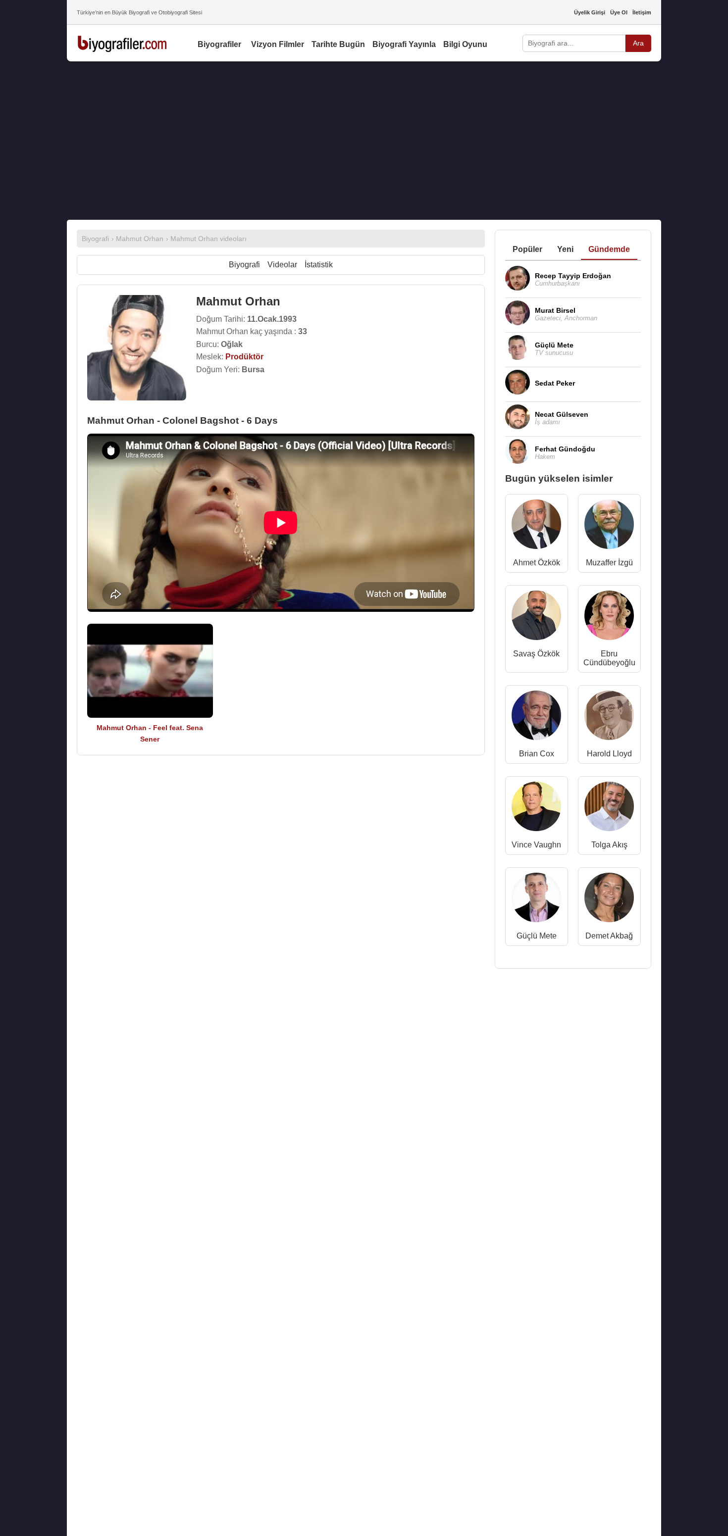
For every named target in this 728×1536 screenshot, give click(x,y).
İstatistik (319, 264)
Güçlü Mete (537, 936)
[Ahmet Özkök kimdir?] (536, 526)
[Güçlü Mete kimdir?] (536, 900)
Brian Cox (536, 753)
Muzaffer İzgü (609, 562)
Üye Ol (618, 12)
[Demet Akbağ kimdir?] (609, 900)
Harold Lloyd (609, 753)
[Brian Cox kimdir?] (536, 717)
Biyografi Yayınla (404, 44)
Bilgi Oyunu (465, 44)
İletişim (641, 12)
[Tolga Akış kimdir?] (609, 809)
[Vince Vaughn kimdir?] (536, 809)
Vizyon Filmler (277, 44)
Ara (638, 43)
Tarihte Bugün (338, 44)
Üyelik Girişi (589, 12)
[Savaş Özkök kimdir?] (536, 617)
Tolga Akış (609, 845)
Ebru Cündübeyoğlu (609, 658)
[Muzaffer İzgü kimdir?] (609, 526)
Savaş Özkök (536, 653)
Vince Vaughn (536, 845)
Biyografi (244, 264)
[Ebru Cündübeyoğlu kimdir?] (609, 617)
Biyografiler (219, 44)
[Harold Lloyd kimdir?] (609, 717)
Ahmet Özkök (536, 562)
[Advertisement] (364, 140)
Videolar (282, 264)
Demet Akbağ (609, 936)
